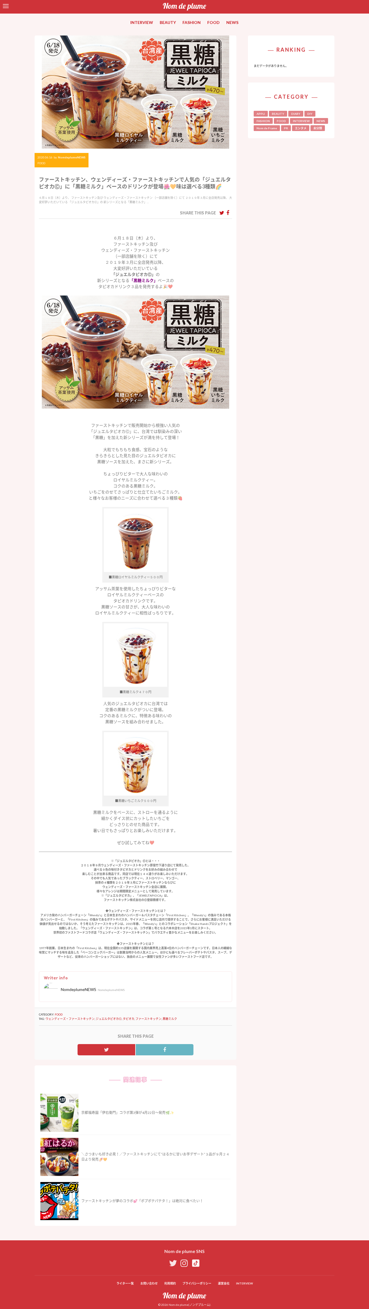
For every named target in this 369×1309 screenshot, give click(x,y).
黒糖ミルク (170, 1018)
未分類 (317, 128)
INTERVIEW (141, 22)
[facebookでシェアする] (227, 213)
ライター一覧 (125, 1283)
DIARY (295, 113)
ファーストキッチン (148, 1018)
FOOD (213, 22)
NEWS (232, 22)
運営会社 (223, 1283)
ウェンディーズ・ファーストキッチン (70, 1018)
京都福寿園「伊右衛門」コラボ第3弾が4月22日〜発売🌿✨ (127, 1112)
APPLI (261, 113)
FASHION (191, 22)
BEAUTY (168, 22)
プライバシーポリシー (196, 1283)
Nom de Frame (267, 128)
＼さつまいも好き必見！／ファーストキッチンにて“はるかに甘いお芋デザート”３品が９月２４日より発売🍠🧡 (155, 1157)
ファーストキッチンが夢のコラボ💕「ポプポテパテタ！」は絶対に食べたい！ (142, 1201)
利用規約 (170, 1283)
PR (286, 128)
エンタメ (300, 128)
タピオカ (128, 1018)
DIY (309, 113)
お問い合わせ (149, 1283)
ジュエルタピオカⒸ (109, 1018)
